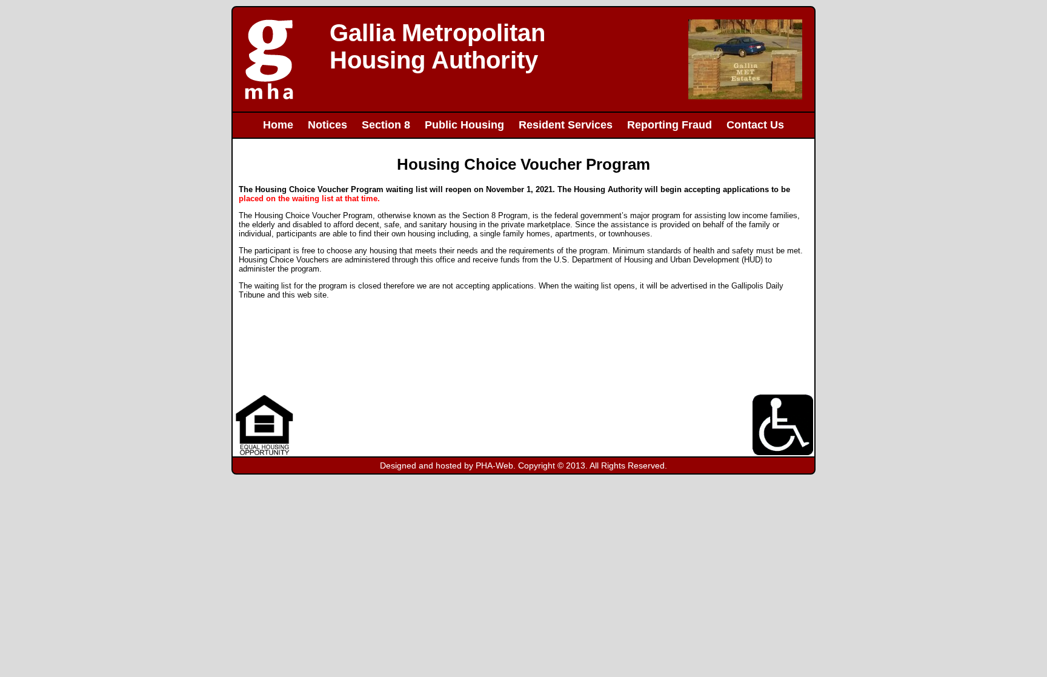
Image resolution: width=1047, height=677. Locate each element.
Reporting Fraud (669, 125)
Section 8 (386, 125)
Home (278, 125)
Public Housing (464, 125)
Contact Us (755, 125)
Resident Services (566, 125)
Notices (327, 125)
